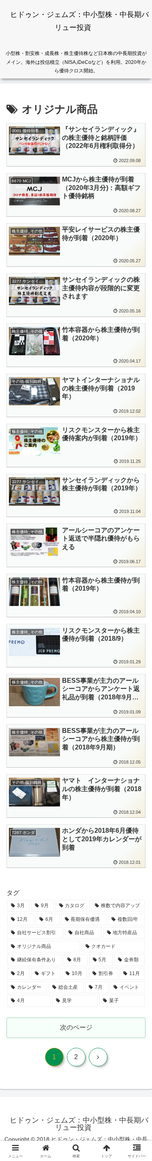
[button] (136, 1025)
